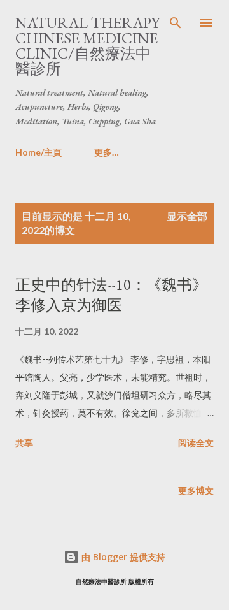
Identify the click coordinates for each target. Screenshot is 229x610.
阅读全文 (196, 442)
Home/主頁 (38, 152)
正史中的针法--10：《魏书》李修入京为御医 (111, 295)
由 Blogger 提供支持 (122, 557)
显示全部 (187, 216)
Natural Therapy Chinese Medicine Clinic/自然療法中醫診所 (87, 45)
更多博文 (196, 490)
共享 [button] (24, 442)
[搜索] (175, 23)
